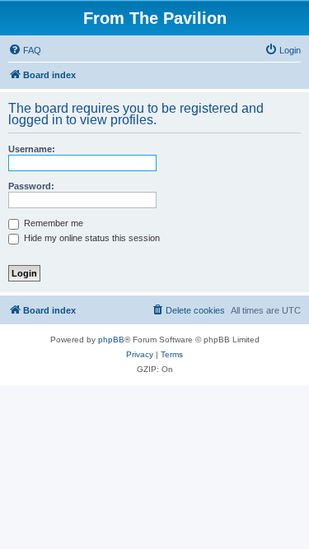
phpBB (111, 339)
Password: (31, 186)
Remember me (52, 223)
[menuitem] (24, 50)
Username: (31, 149)
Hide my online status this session (90, 238)
